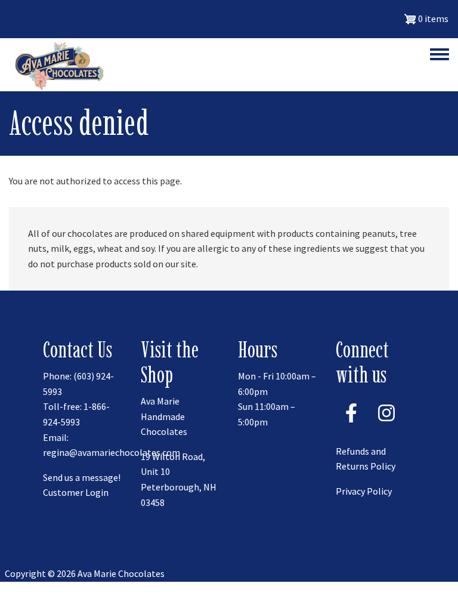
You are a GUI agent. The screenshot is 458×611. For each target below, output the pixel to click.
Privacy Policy (364, 491)
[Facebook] (351, 426)
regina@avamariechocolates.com (111, 452)
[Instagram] (386, 426)
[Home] (56, 64)
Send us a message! (81, 477)
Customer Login (76, 492)
